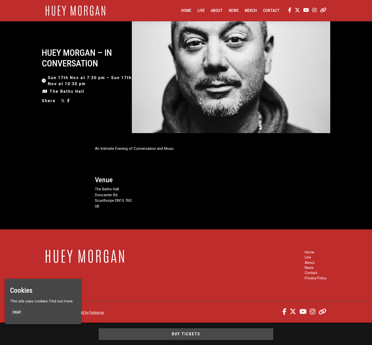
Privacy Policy (315, 278)
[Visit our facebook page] (289, 10)
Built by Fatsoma (90, 313)
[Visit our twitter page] (296, 10)
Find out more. (61, 301)
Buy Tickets (186, 334)
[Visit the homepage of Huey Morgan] (75, 10)
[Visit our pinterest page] (322, 10)
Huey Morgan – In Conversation (77, 58)
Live (201, 10)
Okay (16, 312)
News (234, 10)
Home (186, 10)
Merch (251, 10)
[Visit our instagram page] (313, 10)
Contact (271, 10)
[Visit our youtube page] (305, 10)
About (217, 10)
